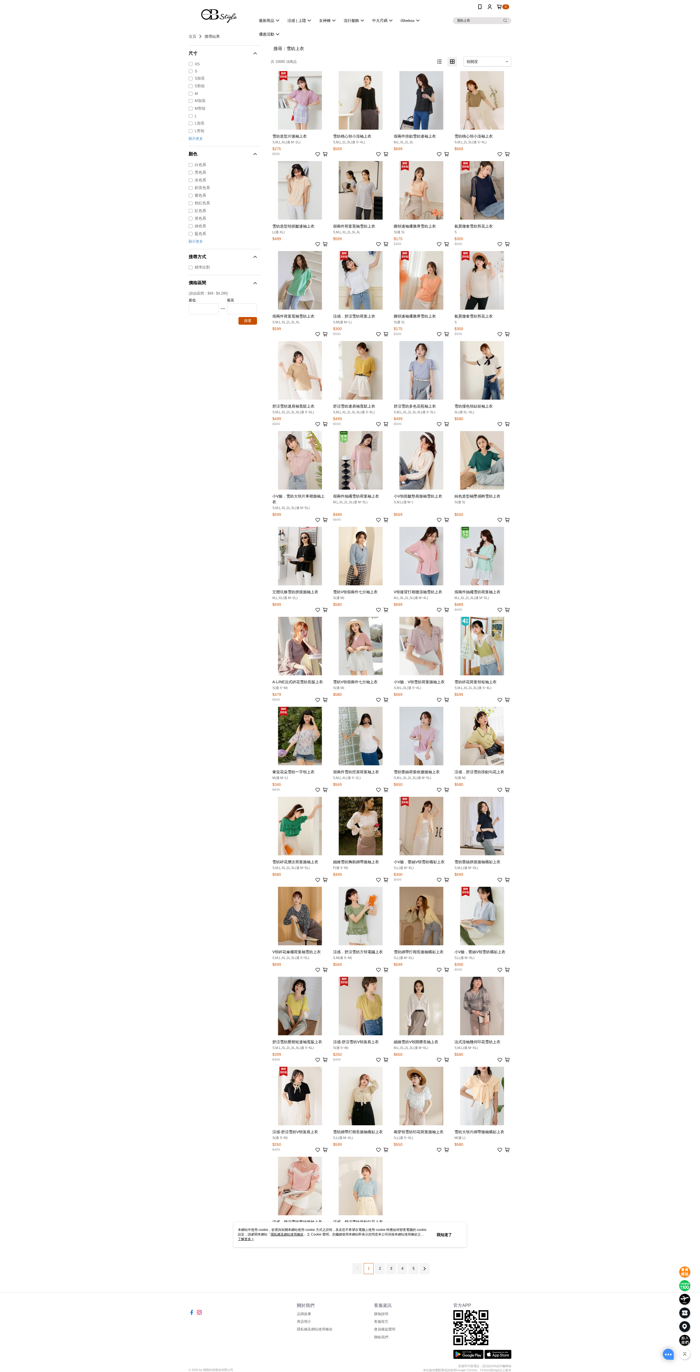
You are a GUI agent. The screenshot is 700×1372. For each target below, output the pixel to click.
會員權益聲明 (384, 1329)
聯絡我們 (381, 1337)
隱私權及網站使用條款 (314, 1329)
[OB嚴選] (219, 14)
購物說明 (381, 1314)
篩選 (247, 321)
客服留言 (381, 1321)
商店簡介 (304, 1321)
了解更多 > (246, 1239)
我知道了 (444, 1235)
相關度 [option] (472, 61)
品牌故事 (304, 1314)
